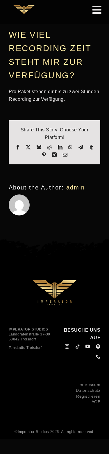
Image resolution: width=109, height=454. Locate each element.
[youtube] (87, 346)
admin (75, 187)
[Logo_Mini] (55, 281)
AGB (96, 401)
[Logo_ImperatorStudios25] (24, 7)
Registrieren (88, 396)
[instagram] (67, 346)
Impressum (89, 384)
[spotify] (98, 346)
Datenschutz (88, 390)
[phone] (98, 356)
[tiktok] (77, 346)
